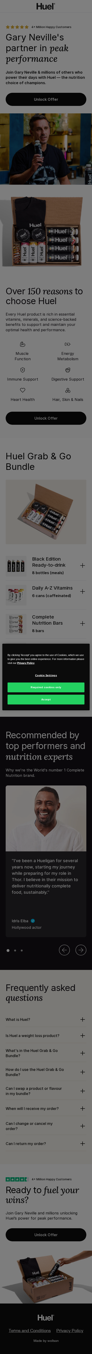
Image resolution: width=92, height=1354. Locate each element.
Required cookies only (46, 687)
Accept (46, 699)
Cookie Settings (46, 675)
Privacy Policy (25, 663)
